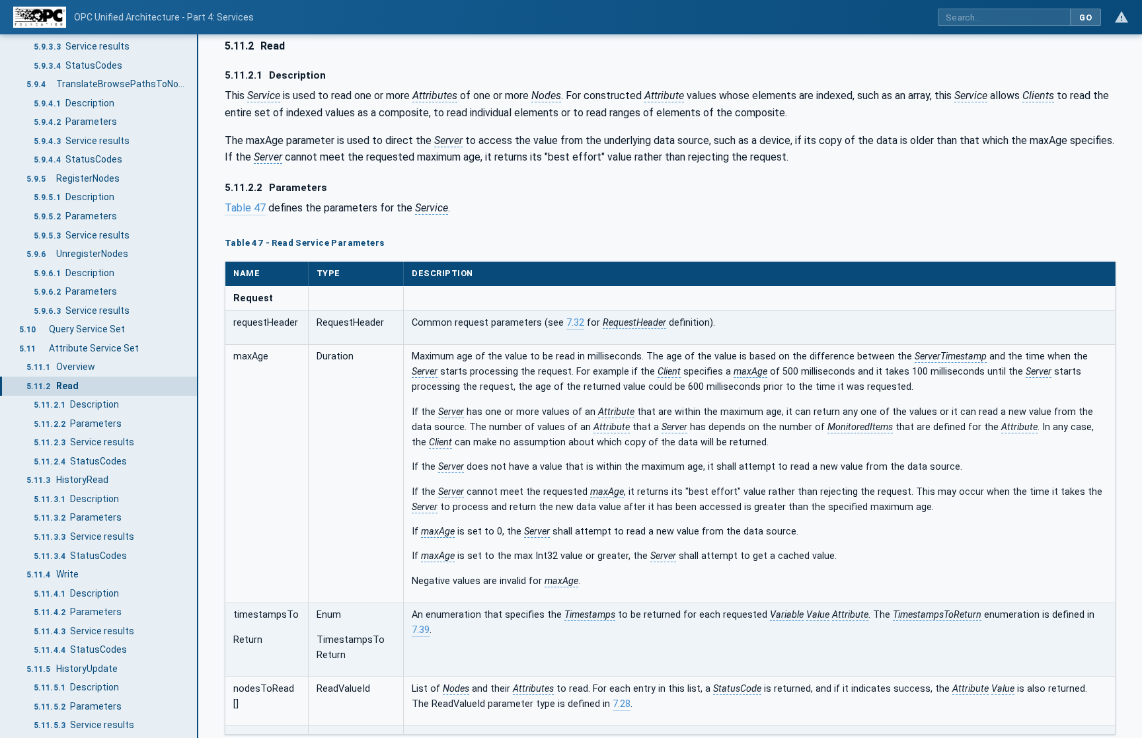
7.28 (621, 704)
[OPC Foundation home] (39, 17)
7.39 (421, 630)
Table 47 (245, 208)
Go (1085, 17)
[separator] (198, 386)
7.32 (575, 322)
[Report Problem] (1121, 17)
